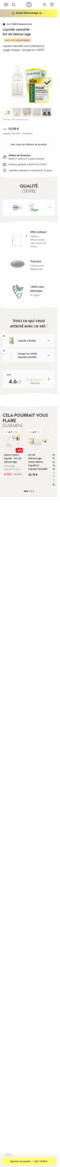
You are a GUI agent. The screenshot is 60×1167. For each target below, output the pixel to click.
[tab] (29, 340)
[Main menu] (6, 5)
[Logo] (29, 4)
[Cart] (52, 5)
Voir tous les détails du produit (29, 144)
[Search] (14, 5)
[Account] (45, 5)
